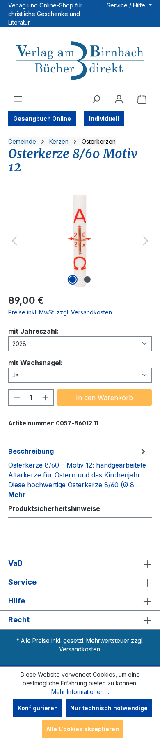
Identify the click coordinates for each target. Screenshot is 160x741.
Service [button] (22, 582)
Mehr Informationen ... (80, 691)
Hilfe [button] (16, 600)
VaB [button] (15, 563)
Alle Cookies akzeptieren (82, 728)
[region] (80, 241)
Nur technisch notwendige (109, 708)
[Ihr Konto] (119, 99)
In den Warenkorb (104, 397)
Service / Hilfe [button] (127, 5)
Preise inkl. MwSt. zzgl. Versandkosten (60, 312)
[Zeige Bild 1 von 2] (72, 279)
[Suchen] (96, 99)
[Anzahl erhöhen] (45, 397)
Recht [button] (19, 619)
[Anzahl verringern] (16, 397)
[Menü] (18, 99)
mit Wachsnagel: (35, 362)
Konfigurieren (38, 708)
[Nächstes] (145, 241)
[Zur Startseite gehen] (80, 61)
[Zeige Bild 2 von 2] (87, 279)
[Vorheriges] (14, 241)
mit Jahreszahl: (33, 331)
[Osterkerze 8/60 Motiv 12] (80, 241)
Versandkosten (79, 649)
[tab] (78, 472)
